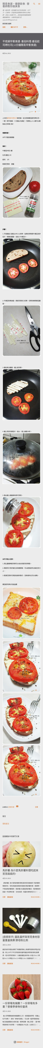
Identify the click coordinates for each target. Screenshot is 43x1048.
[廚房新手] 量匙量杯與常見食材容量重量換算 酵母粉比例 (21, 938)
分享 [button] (36, 807)
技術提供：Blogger (22, 1042)
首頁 (4, 27)
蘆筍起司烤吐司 (12, 118)
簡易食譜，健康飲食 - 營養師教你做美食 (16, 5)
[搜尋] (34, 4)
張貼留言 (6, 824)
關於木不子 (14, 27)
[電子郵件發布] (17, 807)
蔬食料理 (11, 807)
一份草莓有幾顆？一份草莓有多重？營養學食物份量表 (20, 1005)
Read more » (35, 897)
